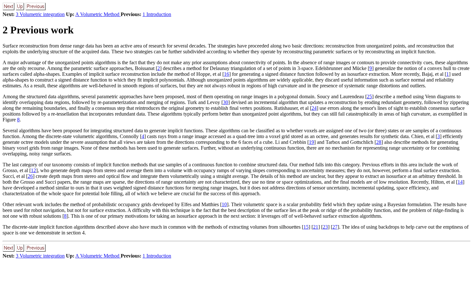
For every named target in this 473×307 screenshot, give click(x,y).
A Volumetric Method (98, 14)
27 (335, 227)
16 (226, 74)
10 (224, 204)
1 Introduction (157, 14)
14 (460, 182)
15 (306, 227)
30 (225, 102)
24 (314, 108)
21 (315, 227)
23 (325, 227)
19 (311, 142)
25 (369, 96)
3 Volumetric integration (40, 14)
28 (378, 142)
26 (30, 176)
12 (33, 170)
